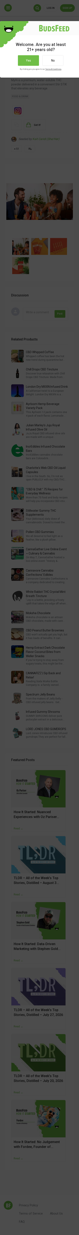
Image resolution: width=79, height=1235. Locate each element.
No (53, 60)
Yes (28, 60)
